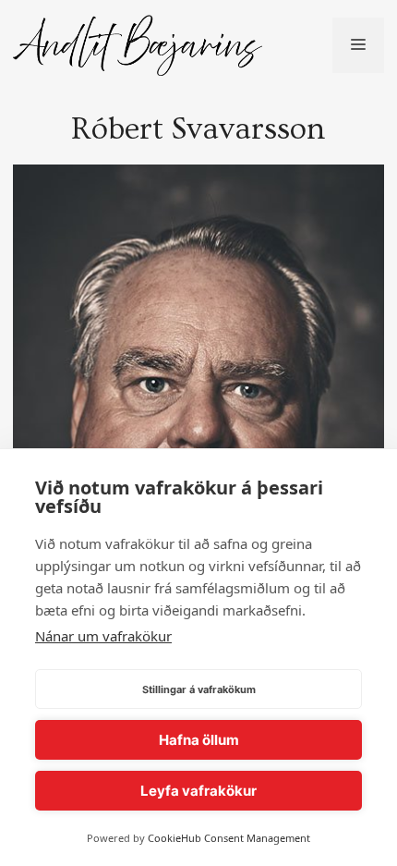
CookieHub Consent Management (229, 838)
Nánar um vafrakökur (103, 636)
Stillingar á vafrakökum (199, 689)
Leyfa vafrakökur (198, 790)
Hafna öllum (199, 740)
